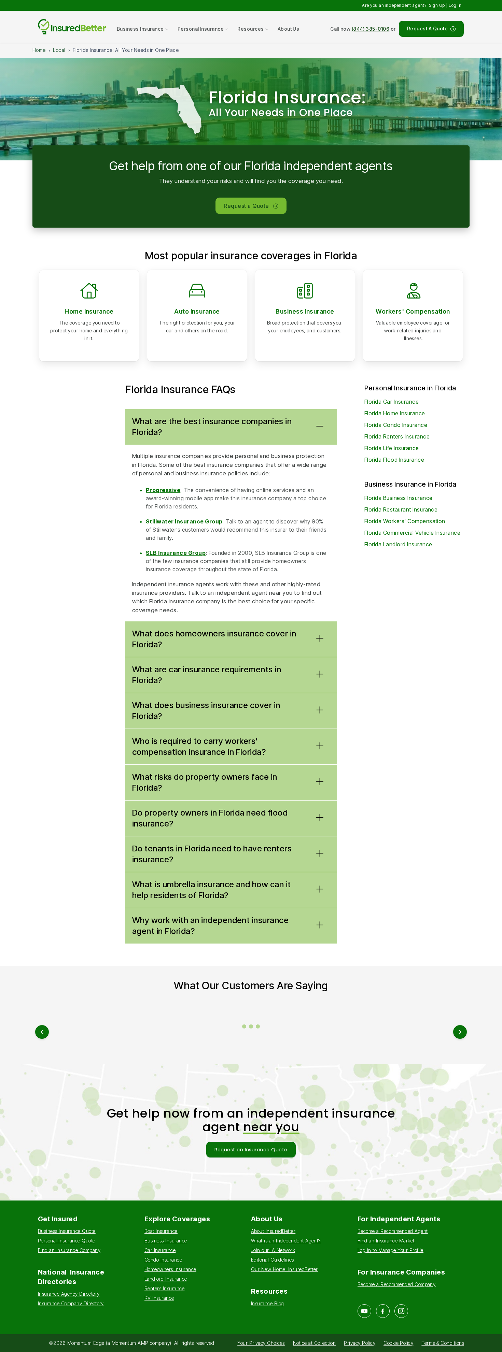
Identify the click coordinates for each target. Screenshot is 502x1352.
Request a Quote (246, 205)
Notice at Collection (314, 1343)
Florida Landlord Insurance (398, 544)
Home (39, 50)
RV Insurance (159, 1298)
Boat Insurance (161, 1231)
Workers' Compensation (413, 311)
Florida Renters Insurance (397, 436)
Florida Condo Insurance (395, 424)
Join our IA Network (273, 1250)
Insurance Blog (267, 1303)
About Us (288, 29)
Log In (455, 5)
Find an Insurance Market (386, 1240)
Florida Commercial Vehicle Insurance (412, 532)
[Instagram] (401, 1311)
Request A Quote (427, 28)
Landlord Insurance (165, 1279)
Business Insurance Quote (67, 1231)
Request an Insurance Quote (250, 1149)
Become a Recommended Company (396, 1284)
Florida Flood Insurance (394, 459)
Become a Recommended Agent (393, 1231)
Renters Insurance (164, 1288)
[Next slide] (460, 1032)
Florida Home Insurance (394, 413)
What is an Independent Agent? (286, 1240)
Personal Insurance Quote (66, 1240)
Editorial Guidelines (272, 1260)
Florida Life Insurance (391, 448)
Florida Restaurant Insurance (400, 509)
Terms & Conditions (442, 1343)
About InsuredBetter (273, 1231)
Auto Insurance (197, 311)
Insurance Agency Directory (68, 1294)
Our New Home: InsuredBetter (284, 1269)
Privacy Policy (359, 1343)
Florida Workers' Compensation (404, 521)
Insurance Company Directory (71, 1303)
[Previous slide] (42, 1032)
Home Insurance (89, 311)
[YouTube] (364, 1311)
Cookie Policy (398, 1343)
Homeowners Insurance (170, 1269)
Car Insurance (160, 1250)
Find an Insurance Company (69, 1250)
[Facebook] (383, 1311)
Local (59, 50)
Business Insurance (305, 311)
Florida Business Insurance (398, 497)
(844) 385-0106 (371, 29)
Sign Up (437, 5)
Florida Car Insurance (391, 401)
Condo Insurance (163, 1260)
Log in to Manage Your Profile (390, 1250)
